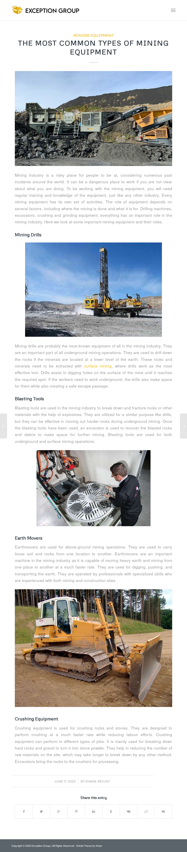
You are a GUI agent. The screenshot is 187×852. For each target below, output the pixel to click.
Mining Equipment (93, 35)
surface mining (98, 366)
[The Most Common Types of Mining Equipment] (93, 118)
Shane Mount (98, 781)
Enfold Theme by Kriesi (89, 845)
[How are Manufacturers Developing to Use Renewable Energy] (183, 426)
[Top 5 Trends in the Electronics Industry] (3, 426)
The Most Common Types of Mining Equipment (93, 47)
